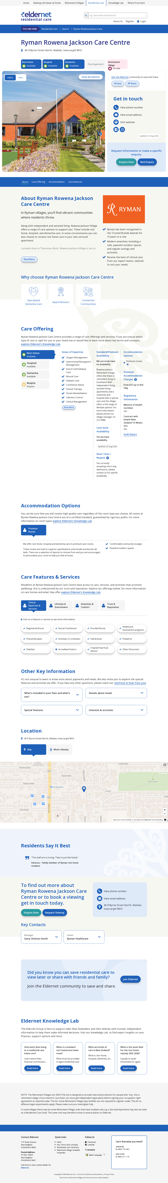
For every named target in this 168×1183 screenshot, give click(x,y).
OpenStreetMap (157, 820)
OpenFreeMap (126, 820)
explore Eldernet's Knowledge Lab (40, 344)
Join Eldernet (130, 979)
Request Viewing (54, 912)
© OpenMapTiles (138, 820)
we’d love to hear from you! (130, 682)
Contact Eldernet (30, 1137)
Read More (29, 259)
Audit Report (130, 434)
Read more (32, 1068)
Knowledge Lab (116, 2)
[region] (84, 792)
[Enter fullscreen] (165, 765)
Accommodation (57, 181)
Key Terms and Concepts (67, 1144)
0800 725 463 (123, 1149)
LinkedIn (90, 1144)
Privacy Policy (109, 1174)
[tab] (38, 354)
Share (133, 83)
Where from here (136, 2)
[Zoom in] (165, 810)
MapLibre (116, 820)
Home (26, 2)
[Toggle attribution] (165, 819)
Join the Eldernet (120, 77)
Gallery (10, 77)
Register (130, 21)
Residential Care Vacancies (68, 1147)
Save (118, 83)
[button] (36, 628)
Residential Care (96, 2)
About (25, 181)
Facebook (91, 1142)
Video (20, 77)
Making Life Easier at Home (47, 2)
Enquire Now (126, 162)
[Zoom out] (165, 814)
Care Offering (38, 181)
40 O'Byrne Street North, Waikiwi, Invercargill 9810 (53, 50)
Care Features (75, 181)
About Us (118, 21)
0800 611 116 (123, 1156)
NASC (59, 1142)
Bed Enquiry (147, 162)
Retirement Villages (74, 2)
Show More (69, 407)
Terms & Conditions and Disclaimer (90, 1174)
